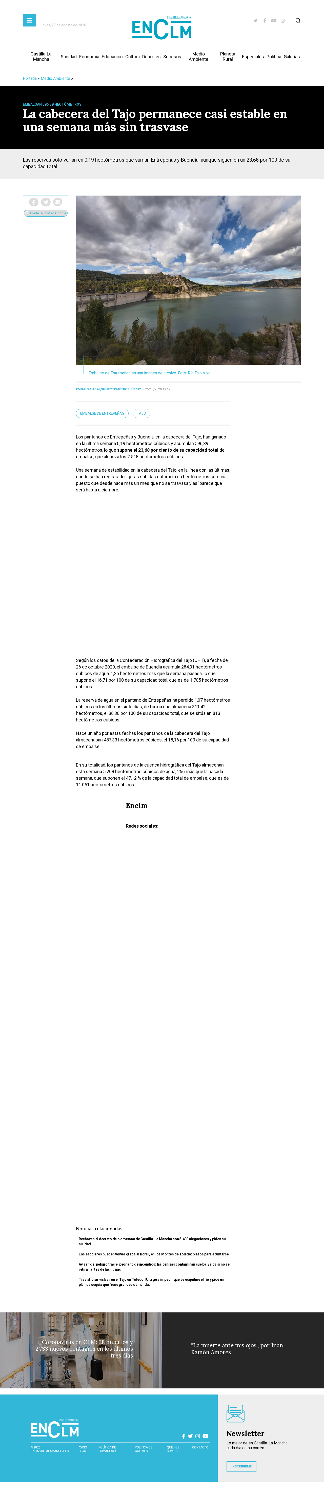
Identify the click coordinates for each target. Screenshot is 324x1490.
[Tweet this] (46, 202)
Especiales (253, 56)
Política (274, 56)
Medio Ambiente (198, 56)
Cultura (132, 56)
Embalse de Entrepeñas (102, 413)
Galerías (292, 56)
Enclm (136, 389)
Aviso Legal (82, 1449)
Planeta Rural (227, 56)
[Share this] (33, 202)
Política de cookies (143, 1449)
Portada (30, 78)
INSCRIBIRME (241, 1466)
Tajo (141, 413)
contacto (200, 1447)
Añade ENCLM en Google (47, 213)
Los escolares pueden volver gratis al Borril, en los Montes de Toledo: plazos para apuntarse (154, 1254)
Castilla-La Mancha (41, 56)
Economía (89, 56)
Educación (112, 56)
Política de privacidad (107, 1449)
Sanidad (69, 56)
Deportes (151, 56)
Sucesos (172, 56)
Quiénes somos (173, 1449)
